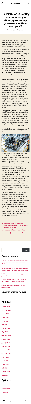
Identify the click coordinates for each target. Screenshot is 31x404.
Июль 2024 (5, 361)
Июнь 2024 (5, 364)
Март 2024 (5, 375)
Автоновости (15, 10)
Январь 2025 (6, 339)
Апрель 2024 (6, 372)
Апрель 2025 (6, 328)
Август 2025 (5, 314)
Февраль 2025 (6, 335)
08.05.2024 (21, 30)
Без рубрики (6, 388)
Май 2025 (4, 325)
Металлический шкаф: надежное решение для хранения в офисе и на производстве (15, 269)
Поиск (3, 247)
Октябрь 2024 (6, 350)
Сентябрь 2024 (6, 353)
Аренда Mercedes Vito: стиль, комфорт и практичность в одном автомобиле (14, 280)
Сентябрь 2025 (6, 310)
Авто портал (15, 3)
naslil (14, 30)
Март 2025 (5, 332)
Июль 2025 (5, 317)
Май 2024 (4, 368)
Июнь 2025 (5, 321)
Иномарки (5, 392)
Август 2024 (5, 357)
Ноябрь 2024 (6, 346)
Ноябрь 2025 (6, 307)
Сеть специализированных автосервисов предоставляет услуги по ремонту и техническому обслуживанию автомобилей (15, 263)
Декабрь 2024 (6, 343)
